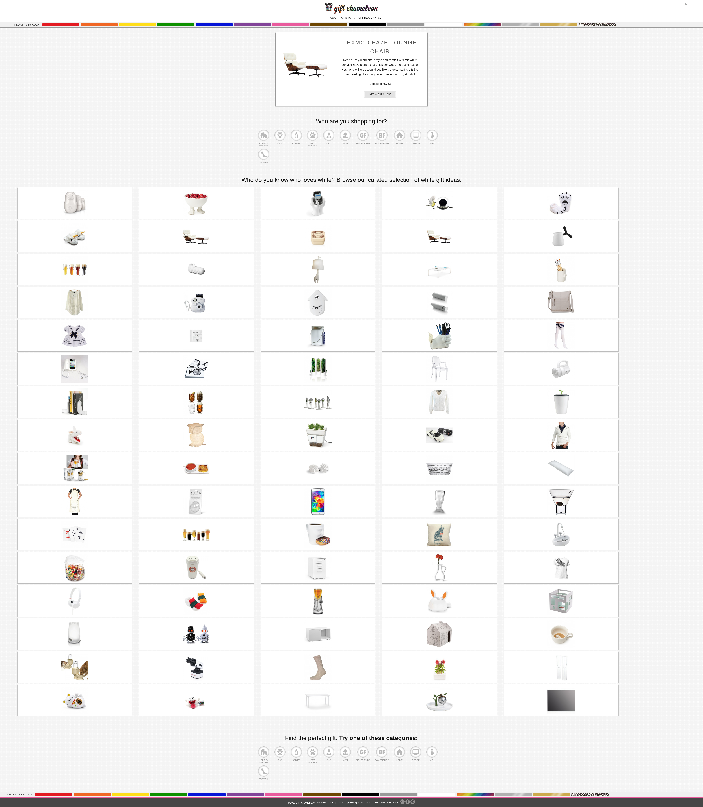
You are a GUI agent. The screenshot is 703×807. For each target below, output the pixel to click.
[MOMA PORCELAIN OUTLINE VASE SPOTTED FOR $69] (439, 568)
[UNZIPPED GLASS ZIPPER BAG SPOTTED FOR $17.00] (75, 568)
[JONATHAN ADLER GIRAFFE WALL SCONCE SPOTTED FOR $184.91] (318, 269)
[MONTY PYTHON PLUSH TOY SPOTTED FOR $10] (75, 435)
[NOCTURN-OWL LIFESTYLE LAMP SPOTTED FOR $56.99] (196, 435)
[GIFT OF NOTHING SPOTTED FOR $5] (196, 501)
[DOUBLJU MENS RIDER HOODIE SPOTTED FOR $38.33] (561, 435)
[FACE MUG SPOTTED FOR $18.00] (318, 534)
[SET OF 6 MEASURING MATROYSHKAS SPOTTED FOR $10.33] (75, 203)
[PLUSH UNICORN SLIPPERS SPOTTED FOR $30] (75, 236)
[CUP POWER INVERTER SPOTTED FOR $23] (196, 568)
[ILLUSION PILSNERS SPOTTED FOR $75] (75, 269)
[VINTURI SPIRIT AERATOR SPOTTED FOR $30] (318, 601)
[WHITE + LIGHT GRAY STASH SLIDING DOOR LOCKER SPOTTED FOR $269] (318, 634)
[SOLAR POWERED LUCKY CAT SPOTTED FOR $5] (75, 700)
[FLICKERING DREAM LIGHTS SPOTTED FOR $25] (318, 336)
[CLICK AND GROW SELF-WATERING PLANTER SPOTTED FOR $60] (439, 667)
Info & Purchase (380, 94)
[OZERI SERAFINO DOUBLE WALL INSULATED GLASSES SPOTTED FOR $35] (196, 402)
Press (352, 802)
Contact (341, 802)
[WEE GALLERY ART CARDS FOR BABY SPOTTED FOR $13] (196, 369)
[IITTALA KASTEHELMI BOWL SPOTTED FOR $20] (439, 468)
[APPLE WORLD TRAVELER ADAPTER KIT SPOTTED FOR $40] (196, 336)
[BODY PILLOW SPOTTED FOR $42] (561, 468)
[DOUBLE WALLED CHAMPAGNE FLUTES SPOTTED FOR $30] (561, 667)
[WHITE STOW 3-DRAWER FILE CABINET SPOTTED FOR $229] (318, 568)
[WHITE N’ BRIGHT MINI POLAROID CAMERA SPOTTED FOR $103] (196, 302)
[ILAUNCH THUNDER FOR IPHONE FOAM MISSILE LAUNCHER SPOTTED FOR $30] (196, 667)
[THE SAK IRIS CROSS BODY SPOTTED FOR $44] (561, 302)
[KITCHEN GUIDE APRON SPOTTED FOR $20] (75, 501)
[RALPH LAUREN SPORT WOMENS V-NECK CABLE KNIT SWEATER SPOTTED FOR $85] (439, 402)
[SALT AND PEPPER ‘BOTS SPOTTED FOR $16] (196, 634)
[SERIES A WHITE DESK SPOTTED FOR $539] (318, 700)
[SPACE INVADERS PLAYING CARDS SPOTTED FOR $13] (75, 534)
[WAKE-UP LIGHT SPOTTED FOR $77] (75, 634)
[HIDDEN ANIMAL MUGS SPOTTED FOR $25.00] (561, 634)
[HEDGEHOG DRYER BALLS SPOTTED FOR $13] (318, 468)
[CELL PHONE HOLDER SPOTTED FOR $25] (318, 203)
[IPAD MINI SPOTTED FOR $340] (561, 700)
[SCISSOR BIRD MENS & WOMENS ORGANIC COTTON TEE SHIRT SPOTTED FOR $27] (561, 568)
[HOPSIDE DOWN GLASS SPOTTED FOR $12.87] (439, 501)
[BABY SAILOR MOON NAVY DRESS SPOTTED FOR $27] (75, 336)
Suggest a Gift (325, 802)
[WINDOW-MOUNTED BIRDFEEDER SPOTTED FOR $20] (439, 203)
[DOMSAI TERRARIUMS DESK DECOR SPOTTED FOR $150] (318, 402)
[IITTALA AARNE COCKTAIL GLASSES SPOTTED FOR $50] (561, 501)
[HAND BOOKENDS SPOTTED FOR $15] (75, 402)
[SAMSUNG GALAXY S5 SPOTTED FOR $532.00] (318, 501)
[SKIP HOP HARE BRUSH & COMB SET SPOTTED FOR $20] (439, 601)
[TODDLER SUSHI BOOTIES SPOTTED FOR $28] (196, 601)
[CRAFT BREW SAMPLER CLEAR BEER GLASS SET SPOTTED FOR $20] (196, 534)
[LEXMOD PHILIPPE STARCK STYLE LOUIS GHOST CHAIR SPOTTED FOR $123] (439, 369)
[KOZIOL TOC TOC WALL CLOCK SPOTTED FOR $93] (318, 302)
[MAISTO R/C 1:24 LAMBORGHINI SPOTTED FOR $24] (439, 435)
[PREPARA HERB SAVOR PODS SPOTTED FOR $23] (318, 369)
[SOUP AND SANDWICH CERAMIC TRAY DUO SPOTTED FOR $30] (196, 468)
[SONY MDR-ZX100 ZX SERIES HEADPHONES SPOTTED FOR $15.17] (75, 601)
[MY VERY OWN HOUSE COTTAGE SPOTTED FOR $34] (439, 634)
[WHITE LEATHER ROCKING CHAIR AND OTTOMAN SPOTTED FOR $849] (196, 236)
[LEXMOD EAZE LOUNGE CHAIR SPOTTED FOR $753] (439, 236)
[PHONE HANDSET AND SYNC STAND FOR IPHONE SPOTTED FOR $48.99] (75, 369)
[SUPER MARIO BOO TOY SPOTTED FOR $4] (196, 700)
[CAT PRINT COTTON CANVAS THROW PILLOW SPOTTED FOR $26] (439, 534)
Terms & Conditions (386, 802)
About (334, 18)
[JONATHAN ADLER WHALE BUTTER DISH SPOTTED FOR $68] (196, 269)
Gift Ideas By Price (369, 18)
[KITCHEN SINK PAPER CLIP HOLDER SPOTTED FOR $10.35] (561, 534)
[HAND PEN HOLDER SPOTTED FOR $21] (439, 336)
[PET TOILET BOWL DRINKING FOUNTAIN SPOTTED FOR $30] (75, 667)
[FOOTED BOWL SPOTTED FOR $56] (196, 203)
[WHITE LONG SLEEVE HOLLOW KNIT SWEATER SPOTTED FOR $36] (75, 302)
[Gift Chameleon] (351, 12)
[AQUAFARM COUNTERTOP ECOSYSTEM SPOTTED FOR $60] (318, 435)
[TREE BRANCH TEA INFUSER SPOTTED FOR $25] (439, 700)
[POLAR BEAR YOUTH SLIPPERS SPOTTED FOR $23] (561, 203)
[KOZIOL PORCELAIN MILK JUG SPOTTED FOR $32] (561, 236)
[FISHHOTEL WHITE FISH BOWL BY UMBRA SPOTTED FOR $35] (561, 601)
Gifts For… (348, 18)
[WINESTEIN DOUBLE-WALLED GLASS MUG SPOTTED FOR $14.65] (75, 468)
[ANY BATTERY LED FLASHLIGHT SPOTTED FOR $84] (561, 369)
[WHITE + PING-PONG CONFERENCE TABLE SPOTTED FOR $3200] (439, 269)
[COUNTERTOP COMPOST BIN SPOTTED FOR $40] (561, 402)
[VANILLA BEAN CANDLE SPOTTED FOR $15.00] (318, 236)
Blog (360, 802)
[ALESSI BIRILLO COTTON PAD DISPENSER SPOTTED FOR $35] (439, 302)
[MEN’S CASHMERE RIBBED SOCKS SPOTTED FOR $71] (318, 667)
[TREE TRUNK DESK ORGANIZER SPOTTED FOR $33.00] (561, 269)
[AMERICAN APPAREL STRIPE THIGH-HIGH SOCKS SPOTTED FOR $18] (561, 336)
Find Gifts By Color (27, 24)
